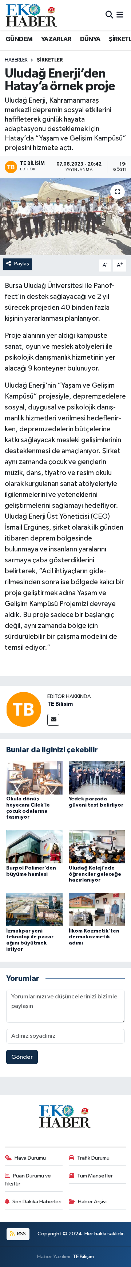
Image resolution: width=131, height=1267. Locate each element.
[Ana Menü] (119, 15)
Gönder (22, 1057)
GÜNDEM (18, 39)
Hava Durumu (30, 1158)
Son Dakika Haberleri (36, 1201)
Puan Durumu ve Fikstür (28, 1180)
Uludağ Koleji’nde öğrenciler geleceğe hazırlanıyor (95, 874)
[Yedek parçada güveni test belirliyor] (97, 778)
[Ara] (109, 15)
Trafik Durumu (93, 1158)
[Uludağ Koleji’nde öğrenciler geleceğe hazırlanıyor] (97, 846)
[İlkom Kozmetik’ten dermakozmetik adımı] (97, 909)
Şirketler (50, 60)
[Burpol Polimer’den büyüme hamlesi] (34, 846)
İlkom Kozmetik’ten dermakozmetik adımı (94, 937)
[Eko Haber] (32, 15)
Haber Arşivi (92, 1201)
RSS (21, 1233)
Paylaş (21, 263)
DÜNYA (90, 39)
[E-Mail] (53, 720)
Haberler (16, 60)
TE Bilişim (83, 1256)
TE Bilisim (60, 704)
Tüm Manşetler (95, 1176)
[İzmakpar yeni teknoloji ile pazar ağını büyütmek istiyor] (34, 909)
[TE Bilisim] (23, 709)
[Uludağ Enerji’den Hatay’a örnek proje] (65, 216)
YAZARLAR (56, 39)
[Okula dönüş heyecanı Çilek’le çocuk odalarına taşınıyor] (34, 778)
